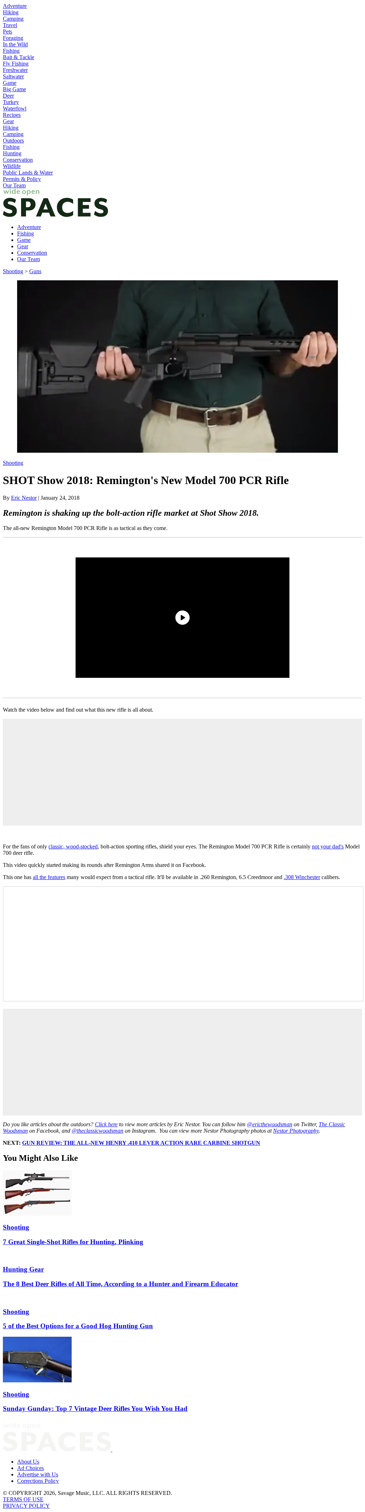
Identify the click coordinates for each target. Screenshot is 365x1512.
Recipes (12, 115)
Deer (8, 96)
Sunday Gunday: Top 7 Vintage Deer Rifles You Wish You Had (95, 1408)
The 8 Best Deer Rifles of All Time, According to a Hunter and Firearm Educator (120, 1284)
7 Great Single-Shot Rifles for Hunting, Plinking (73, 1242)
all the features (49, 877)
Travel (10, 25)
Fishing (11, 51)
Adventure (15, 6)
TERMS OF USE (23, 1499)
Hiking (11, 12)
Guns (35, 271)
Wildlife (12, 166)
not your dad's (328, 846)
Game (9, 83)
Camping (13, 19)
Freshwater (15, 70)
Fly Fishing (16, 64)
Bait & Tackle (18, 57)
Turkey (11, 102)
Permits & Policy (22, 179)
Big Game (14, 89)
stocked (89, 846)
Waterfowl (14, 108)
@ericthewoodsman (269, 1124)
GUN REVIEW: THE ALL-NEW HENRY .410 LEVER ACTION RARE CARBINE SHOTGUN (141, 1143)
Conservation (18, 160)
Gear (8, 121)
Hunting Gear (23, 1269)
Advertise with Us (37, 1474)
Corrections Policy (38, 1481)
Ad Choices (30, 1468)
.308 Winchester (302, 877)
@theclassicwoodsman (97, 1131)
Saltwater (13, 76)
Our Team (14, 185)
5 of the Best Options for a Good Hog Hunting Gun (78, 1326)
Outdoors (13, 140)
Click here (106, 1124)
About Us (28, 1462)
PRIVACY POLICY (26, 1506)
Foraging (13, 38)
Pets (7, 31)
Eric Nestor (24, 498)
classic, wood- (64, 846)
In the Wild (15, 44)
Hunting (12, 153)
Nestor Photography (296, 1131)
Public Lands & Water (28, 173)
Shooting (13, 271)
